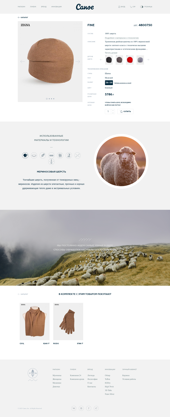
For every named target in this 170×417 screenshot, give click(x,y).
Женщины (57, 379)
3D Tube (108, 390)
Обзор (107, 375)
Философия (92, 379)
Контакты (91, 386)
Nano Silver (109, 394)
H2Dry (108, 382)
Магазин (21, 7)
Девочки (56, 386)
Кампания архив (77, 379)
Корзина (125, 375)
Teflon (107, 379)
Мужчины (57, 375)
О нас (89, 382)
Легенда (90, 375)
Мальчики (57, 382)
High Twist (109, 386)
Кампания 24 (75, 375)
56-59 (109, 82)
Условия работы (129, 379)
